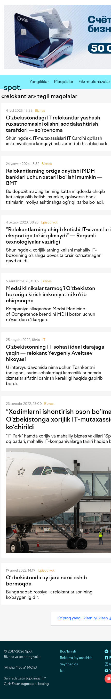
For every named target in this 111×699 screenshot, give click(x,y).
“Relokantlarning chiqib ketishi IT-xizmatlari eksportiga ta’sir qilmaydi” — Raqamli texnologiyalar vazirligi (58, 235)
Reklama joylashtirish (76, 658)
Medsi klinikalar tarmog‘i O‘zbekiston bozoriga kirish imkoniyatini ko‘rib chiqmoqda (50, 294)
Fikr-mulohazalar (94, 81)
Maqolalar (64, 81)
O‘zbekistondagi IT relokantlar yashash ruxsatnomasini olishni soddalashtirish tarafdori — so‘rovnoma (53, 124)
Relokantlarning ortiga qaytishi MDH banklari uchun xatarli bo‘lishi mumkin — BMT (54, 177)
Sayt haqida (69, 664)
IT (43, 340)
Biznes (40, 111)
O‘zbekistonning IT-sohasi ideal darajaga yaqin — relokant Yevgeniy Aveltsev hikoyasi (55, 353)
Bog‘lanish (68, 651)
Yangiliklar (39, 81)
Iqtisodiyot (49, 222)
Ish (62, 671)
